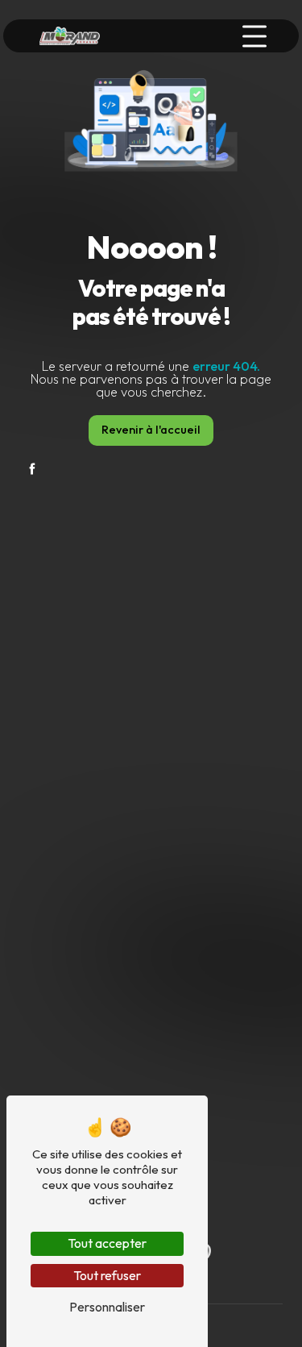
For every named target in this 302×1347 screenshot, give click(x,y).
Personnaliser (107, 1307)
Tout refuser (107, 1275)
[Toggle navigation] (254, 36)
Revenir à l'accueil (151, 429)
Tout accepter (107, 1243)
